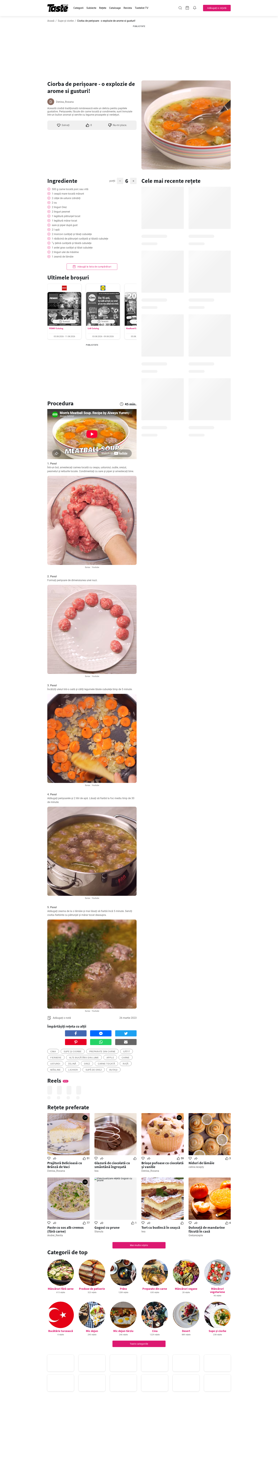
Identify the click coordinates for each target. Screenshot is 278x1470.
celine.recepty (196, 1167)
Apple (110, 1057)
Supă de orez (94, 1070)
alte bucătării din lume (84, 1057)
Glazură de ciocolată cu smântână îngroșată (112, 1165)
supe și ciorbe (73, 1051)
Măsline (55, 1070)
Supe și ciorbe (66, 20)
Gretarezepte (196, 1235)
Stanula (98, 1231)
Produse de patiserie (92, 1289)
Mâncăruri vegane (186, 1289)
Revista (128, 7)
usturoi (55, 1063)
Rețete (102, 7)
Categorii (78, 7)
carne (126, 1057)
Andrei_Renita (55, 1235)
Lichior (73, 1070)
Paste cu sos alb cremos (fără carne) (65, 1229)
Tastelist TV (141, 7)
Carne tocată (106, 1063)
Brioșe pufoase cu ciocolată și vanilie (162, 1165)
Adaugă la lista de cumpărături (94, 266)
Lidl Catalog (93, 328)
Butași (113, 1070)
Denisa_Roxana (65, 101)
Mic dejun (92, 1331)
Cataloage (115, 7)
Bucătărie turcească (60, 1331)
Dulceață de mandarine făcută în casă (207, 1229)
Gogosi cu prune (107, 1227)
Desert (186, 1331)
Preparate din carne (154, 1289)
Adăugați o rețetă (217, 8)
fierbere (55, 1057)
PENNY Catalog (56, 328)
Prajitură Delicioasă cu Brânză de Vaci (64, 1165)
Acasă (50, 20)
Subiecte (91, 7)
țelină (72, 1063)
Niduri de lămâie (201, 1163)
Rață (126, 1063)
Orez (87, 1063)
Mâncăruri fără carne (61, 1289)
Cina (53, 1051)
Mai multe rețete (139, 1245)
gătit (126, 1051)
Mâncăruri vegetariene (217, 1290)
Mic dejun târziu (123, 1331)
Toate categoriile (139, 1344)
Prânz (123, 1289)
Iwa (96, 1170)
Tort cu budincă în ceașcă (160, 1227)
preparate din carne (102, 1051)
